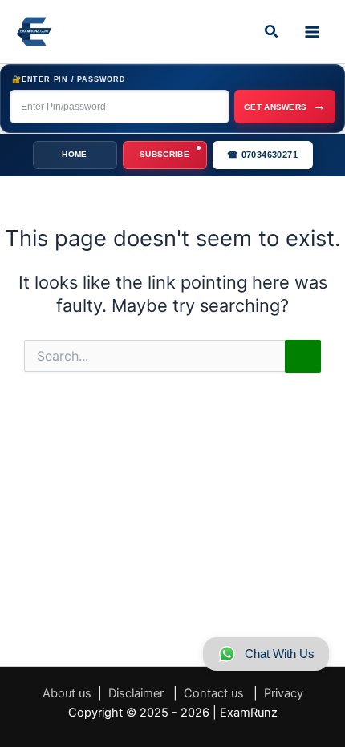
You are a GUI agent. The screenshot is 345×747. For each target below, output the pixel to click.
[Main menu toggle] (312, 32)
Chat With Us (280, 654)
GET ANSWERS (285, 105)
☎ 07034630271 (262, 154)
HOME (74, 154)
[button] (272, 32)
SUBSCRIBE (164, 154)
